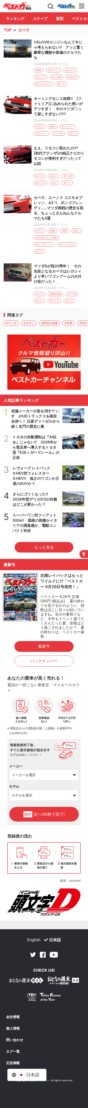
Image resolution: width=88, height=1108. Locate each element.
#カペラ (61, 84)
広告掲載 (13, 1063)
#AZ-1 (76, 231)
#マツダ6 (68, 176)
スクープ (40, 18)
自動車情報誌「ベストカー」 (16, 6)
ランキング (15, 18)
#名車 (52, 231)
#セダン (53, 176)
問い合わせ (14, 1040)
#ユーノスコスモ (67, 244)
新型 (60, 18)
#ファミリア (67, 126)
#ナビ (54, 183)
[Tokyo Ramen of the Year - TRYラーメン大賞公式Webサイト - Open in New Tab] (44, 998)
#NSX (38, 70)
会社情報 (13, 1016)
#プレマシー (41, 133)
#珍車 (64, 231)
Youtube (54, 955)
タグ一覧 (13, 1051)
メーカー (16, 766)
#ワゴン (39, 301)
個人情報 (13, 1028)
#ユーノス (40, 77)
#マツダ (39, 126)
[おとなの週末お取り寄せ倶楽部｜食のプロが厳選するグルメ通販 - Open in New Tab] (26, 981)
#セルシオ (70, 70)
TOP (7, 29)
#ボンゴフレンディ (44, 244)
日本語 (55, 939)
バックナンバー (44, 660)
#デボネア (72, 77)
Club (66, 6)
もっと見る (44, 547)
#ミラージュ (53, 70)
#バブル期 (56, 77)
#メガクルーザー (43, 84)
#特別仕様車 (55, 294)
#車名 (52, 126)
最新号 (44, 646)
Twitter (33, 954)
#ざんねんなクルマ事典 (46, 237)
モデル (14, 786)
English (33, 939)
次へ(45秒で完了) (44, 814)
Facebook (43, 955)
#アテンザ (40, 183)
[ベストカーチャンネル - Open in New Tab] (44, 362)
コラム (63, 64)
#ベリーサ (58, 133)
